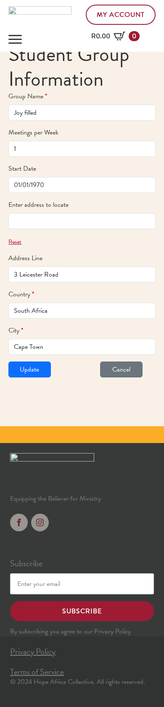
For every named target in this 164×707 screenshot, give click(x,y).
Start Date (22, 169)
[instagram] (40, 522)
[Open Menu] (15, 39)
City (15, 330)
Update (29, 369)
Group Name (27, 96)
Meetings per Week (33, 132)
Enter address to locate (38, 205)
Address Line (25, 258)
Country (21, 294)
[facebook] (19, 522)
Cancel (121, 369)
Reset (14, 241)
